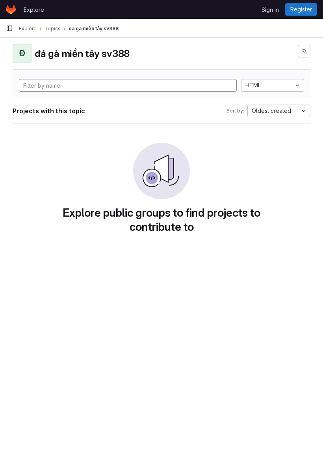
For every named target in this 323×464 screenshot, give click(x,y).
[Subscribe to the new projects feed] (304, 51)
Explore (34, 9)
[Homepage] (10, 9)
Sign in (270, 9)
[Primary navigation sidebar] (9, 28)
